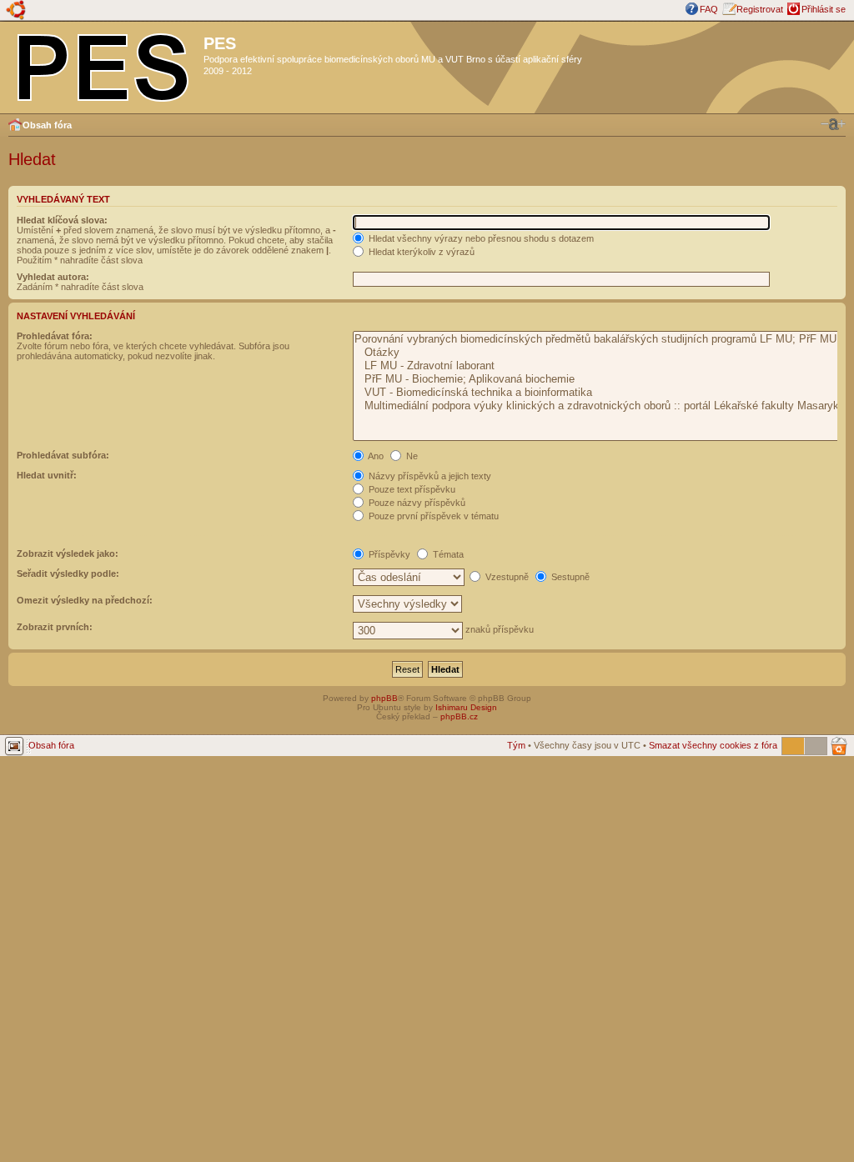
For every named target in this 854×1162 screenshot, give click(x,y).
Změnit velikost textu (833, 124)
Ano (375, 456)
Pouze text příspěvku (410, 489)
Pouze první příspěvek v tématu (432, 516)
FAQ (709, 9)
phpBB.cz (459, 716)
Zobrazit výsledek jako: (67, 553)
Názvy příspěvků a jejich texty (428, 476)
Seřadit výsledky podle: (68, 573)
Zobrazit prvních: (55, 627)
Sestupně (569, 577)
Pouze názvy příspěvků (415, 503)
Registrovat (759, 9)
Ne (411, 456)
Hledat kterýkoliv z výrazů (420, 252)
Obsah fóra (47, 125)
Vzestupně (506, 577)
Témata (447, 554)
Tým (516, 745)
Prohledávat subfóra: (63, 455)
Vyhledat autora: (53, 277)
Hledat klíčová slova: (62, 220)
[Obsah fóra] (103, 64)
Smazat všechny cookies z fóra (713, 745)
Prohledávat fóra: (55, 336)
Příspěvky (388, 554)
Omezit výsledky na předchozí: (85, 600)
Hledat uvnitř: (47, 475)
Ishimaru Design (466, 707)
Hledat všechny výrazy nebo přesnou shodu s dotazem (480, 238)
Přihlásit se (823, 9)
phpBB (384, 698)
